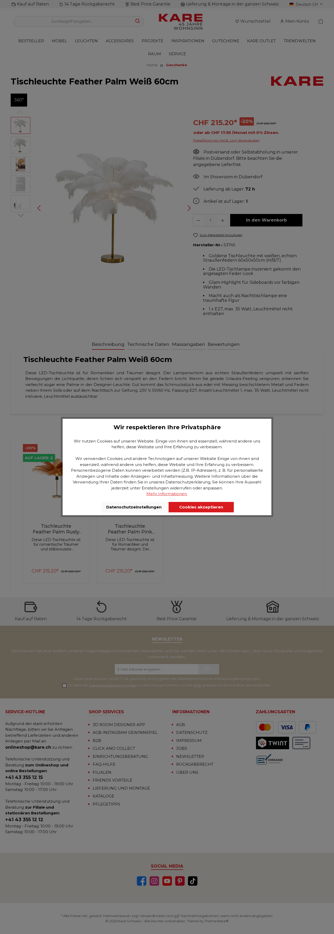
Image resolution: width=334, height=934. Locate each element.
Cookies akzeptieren (201, 507)
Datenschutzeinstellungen (134, 507)
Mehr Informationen (166, 493)
